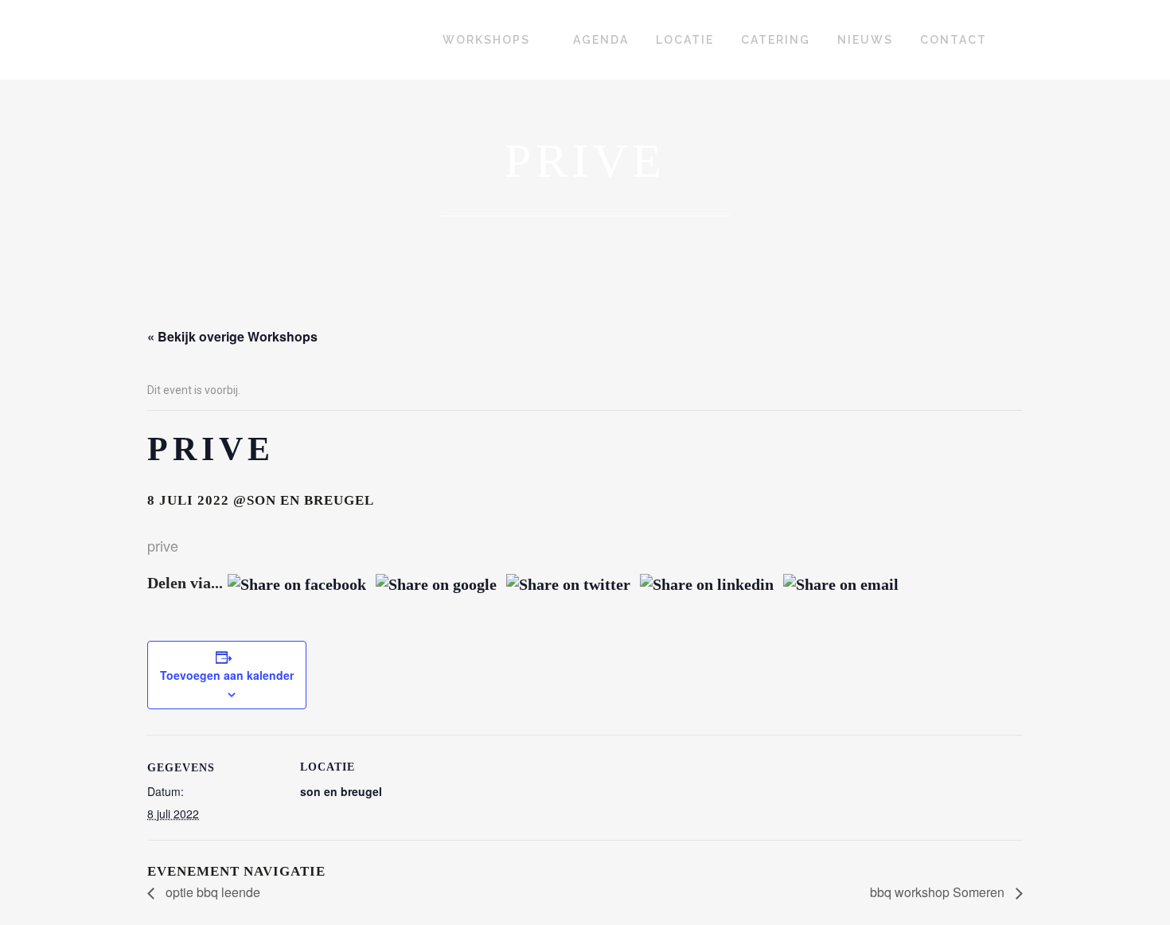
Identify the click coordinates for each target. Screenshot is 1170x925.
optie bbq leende (211, 892)
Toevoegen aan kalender (227, 675)
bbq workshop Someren (939, 892)
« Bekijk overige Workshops (232, 336)
